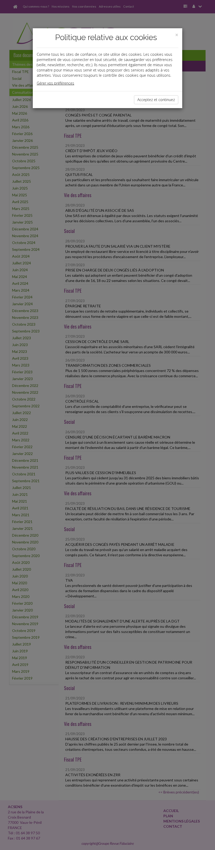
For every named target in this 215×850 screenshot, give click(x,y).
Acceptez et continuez (156, 99)
